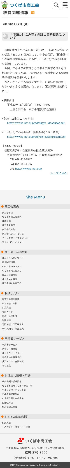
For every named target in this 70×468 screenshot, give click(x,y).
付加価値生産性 (9, 407)
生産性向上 (7, 402)
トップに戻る (59, 173)
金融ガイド (7, 312)
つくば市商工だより (12, 270)
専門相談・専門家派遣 (13, 324)
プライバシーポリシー (13, 242)
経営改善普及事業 (10, 299)
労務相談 (6, 320)
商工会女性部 (8, 229)
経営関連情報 (8, 262)
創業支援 (6, 307)
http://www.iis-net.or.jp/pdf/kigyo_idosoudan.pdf (36, 123)
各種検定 (6, 365)
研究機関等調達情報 (12, 381)
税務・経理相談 (9, 316)
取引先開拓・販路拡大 (13, 328)
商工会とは (7, 212)
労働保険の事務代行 (12, 357)
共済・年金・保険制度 (13, 361)
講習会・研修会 (9, 349)
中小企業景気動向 (10, 394)
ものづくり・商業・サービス (16, 427)
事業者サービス (9, 344)
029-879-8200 (36, 452)
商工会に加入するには (13, 233)
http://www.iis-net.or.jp (28, 168)
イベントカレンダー (12, 266)
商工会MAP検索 (9, 279)
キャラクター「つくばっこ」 (16, 238)
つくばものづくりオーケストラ (17, 386)
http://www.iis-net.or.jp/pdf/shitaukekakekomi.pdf (36, 136)
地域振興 (6, 221)
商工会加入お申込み (12, 283)
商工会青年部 (8, 225)
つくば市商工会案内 (12, 217)
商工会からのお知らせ (13, 258)
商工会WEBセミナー (12, 353)
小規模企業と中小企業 (13, 398)
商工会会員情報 (9, 275)
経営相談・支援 (9, 303)
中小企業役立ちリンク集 (14, 390)
